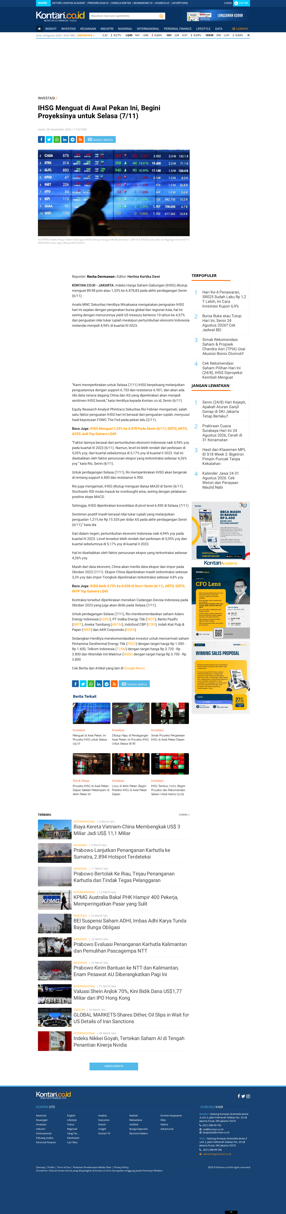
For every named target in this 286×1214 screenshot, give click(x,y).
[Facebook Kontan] (239, 1096)
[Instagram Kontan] (248, 1096)
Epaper (42, 3)
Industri (107, 29)
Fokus (70, 1124)
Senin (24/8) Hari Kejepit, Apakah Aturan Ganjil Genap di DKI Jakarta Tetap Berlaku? (224, 409)
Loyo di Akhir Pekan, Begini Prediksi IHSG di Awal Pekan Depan (129, 790)
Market (133, 1115)
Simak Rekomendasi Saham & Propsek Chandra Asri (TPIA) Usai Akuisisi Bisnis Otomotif (223, 346)
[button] (161, 16)
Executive (103, 1120)
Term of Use (63, 1167)
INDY (151, 619)
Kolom (102, 1124)
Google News (134, 668)
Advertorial (167, 1129)
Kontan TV (104, 1133)
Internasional (148, 29)
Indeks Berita (113, 1066)
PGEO (131, 644)
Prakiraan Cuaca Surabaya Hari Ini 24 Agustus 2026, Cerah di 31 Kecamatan (222, 433)
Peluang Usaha (44, 1138)
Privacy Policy (121, 1167)
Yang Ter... (73, 1133)
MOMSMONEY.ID (143, 3)
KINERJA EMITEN (121, 3)
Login (228, 3)
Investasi (68, 29)
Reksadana (135, 1120)
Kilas (163, 1120)
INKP (87, 630)
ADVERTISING (180, 3)
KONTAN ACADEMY (74, 3)
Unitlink (133, 1124)
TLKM (121, 649)
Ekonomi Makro (138, 1133)
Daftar (243, 3)
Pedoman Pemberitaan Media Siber (92, 1167)
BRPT (77, 624)
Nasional (125, 29)
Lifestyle (203, 29)
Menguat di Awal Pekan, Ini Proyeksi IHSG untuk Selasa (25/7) (90, 739)
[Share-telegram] (72, 139)
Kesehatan (73, 1138)
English (79, 1009)
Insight (102, 1129)
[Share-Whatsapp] (57, 139)
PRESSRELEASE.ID (98, 3)
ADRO (105, 619)
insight (51, 29)
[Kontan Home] (39, 29)
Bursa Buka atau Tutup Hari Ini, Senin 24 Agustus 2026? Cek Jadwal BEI (221, 323)
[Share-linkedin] (64, 139)
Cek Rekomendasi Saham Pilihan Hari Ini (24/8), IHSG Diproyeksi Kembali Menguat (222, 370)
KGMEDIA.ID (162, 3)
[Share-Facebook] (41, 139)
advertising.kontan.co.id (216, 1154)
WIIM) (128, 654)
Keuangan (88, 29)
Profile (50, 1167)
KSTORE (57, 3)
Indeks (184, 814)
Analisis (102, 1115)
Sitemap (40, 1167)
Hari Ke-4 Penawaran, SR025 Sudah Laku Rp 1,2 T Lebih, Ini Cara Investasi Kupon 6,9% (224, 299)
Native (164, 1124)
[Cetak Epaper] (214, 20)
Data (218, 29)
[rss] (80, 139)
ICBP (151, 624)
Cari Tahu (72, 1142)
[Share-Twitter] (49, 139)
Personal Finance (178, 29)
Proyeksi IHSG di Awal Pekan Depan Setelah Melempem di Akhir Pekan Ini (91, 790)
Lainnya (242, 29)
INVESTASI (46, 98)
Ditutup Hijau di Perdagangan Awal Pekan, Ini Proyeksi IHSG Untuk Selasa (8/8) (130, 739)
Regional (72, 1129)
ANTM (117, 624)
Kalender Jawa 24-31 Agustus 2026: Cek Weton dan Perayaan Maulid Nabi (220, 480)
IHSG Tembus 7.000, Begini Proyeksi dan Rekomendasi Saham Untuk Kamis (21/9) (168, 790)
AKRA (130, 630)
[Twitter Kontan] (243, 1096)
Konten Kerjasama (171, 1115)
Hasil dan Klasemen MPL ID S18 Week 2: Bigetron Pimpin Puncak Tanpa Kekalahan (224, 456)
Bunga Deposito (138, 1129)
